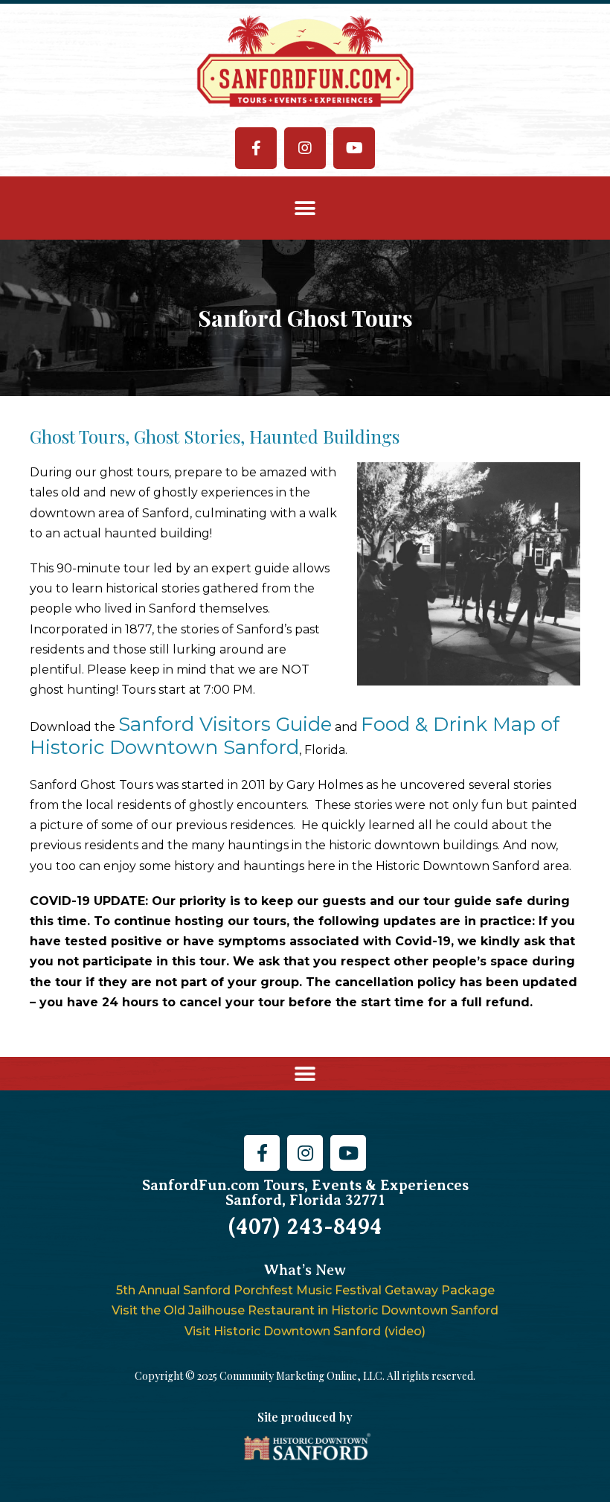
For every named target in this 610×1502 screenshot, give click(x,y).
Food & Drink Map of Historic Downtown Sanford (294, 735)
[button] (305, 208)
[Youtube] (354, 148)
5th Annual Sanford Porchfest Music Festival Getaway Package (305, 1290)
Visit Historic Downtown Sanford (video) (305, 1331)
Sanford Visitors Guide (225, 724)
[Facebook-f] (256, 148)
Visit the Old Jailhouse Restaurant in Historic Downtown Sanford (305, 1310)
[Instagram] (305, 148)
